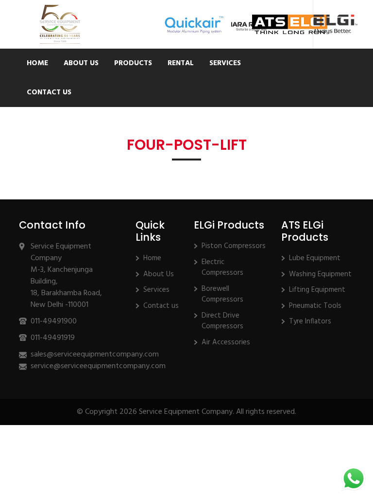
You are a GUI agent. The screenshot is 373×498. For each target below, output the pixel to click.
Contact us (161, 306)
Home (37, 63)
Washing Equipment (320, 274)
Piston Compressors (234, 246)
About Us (81, 63)
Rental (181, 63)
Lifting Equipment (317, 290)
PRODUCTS (133, 63)
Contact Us (49, 92)
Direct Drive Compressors (222, 321)
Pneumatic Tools (315, 306)
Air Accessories (226, 342)
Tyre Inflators (310, 321)
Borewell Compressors (222, 294)
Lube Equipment (314, 258)
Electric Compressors (222, 267)
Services (225, 63)
